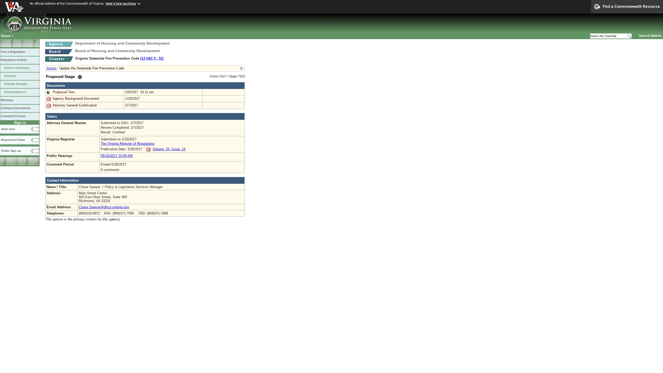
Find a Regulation (13, 51)
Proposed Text (64, 92)
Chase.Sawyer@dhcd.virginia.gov (104, 207)
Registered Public (13, 139)
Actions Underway (16, 67)
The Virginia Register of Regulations (128, 144)
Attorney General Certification (75, 105)
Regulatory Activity (14, 59)
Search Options (650, 35)
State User (8, 129)
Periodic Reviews (15, 83)
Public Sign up (11, 150)
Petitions (10, 75)
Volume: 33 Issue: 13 (169, 149)
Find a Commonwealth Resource (631, 6)
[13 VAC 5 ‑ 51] (151, 58)
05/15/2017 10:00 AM (117, 156)
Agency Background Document (76, 99)
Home (5, 36)
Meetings (7, 100)
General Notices (15, 92)
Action (51, 68)
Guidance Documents (16, 108)
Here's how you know (121, 3)
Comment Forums (13, 116)
